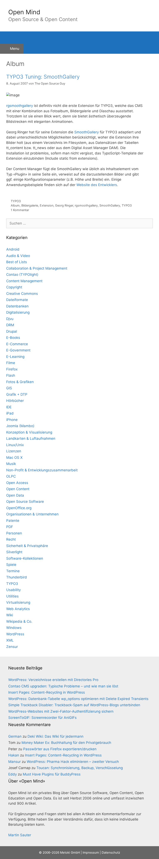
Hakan (13, 755)
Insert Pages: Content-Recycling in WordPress (46, 692)
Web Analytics (18, 609)
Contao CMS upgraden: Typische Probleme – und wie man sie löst (63, 686)
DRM (10, 325)
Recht (11, 539)
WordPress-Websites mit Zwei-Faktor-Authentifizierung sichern (60, 711)
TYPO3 (16, 201)
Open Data (15, 495)
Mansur (14, 762)
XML (10, 640)
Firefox (12, 369)
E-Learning (15, 357)
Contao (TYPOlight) (22, 274)
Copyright (14, 287)
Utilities (12, 596)
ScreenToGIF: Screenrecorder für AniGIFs (42, 718)
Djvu (9, 319)
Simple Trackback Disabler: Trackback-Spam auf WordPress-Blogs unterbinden (74, 705)
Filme (10, 363)
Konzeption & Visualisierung (29, 432)
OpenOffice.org (18, 508)
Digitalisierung (18, 312)
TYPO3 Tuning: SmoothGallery (43, 77)
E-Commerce (17, 344)
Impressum (91, 852)
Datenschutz (111, 852)
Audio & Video (18, 256)
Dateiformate (17, 300)
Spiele (11, 565)
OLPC (11, 476)
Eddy (12, 774)
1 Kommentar (20, 210)
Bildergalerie (29, 205)
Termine (13, 571)
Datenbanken (17, 306)
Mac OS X (14, 457)
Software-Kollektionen (24, 558)
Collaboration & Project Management (36, 268)
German (15, 736)
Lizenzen (13, 451)
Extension (46, 205)
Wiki (9, 615)
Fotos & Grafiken (20, 382)
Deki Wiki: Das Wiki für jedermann (55, 736)
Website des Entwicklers (96, 185)
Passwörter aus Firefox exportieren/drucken (59, 749)
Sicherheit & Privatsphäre (27, 546)
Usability (13, 590)
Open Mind (24, 12)
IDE (9, 407)
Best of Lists (16, 262)
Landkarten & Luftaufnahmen (30, 438)
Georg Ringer (64, 205)
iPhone (12, 420)
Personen (14, 533)
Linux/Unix (15, 445)
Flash (10, 375)
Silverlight (14, 552)
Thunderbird (16, 577)
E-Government (18, 350)
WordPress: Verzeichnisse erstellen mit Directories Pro (53, 680)
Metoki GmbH (70, 852)
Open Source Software (25, 501)
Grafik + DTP (16, 394)
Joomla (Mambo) (20, 426)
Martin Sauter (19, 835)
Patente (12, 521)
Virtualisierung (18, 602)
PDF (9, 527)
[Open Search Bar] (79, 37)
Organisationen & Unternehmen (32, 514)
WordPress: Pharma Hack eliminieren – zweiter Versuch (73, 762)
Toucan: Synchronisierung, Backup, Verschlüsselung (79, 768)
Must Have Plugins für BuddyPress (52, 774)
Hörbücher (15, 401)
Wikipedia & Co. (19, 621)
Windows (14, 628)
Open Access (17, 483)
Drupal (11, 331)
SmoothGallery (86, 132)
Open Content (17, 489)
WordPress (15, 634)
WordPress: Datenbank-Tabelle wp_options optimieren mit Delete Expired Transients (78, 699)
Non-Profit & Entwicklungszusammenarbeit (42, 470)
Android (12, 249)
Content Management (24, 281)
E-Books (13, 338)
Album (15, 205)
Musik (11, 464)
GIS (9, 388)
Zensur (12, 647)
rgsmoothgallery (19, 106)
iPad (10, 413)
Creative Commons (22, 294)
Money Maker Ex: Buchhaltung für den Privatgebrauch (66, 743)
